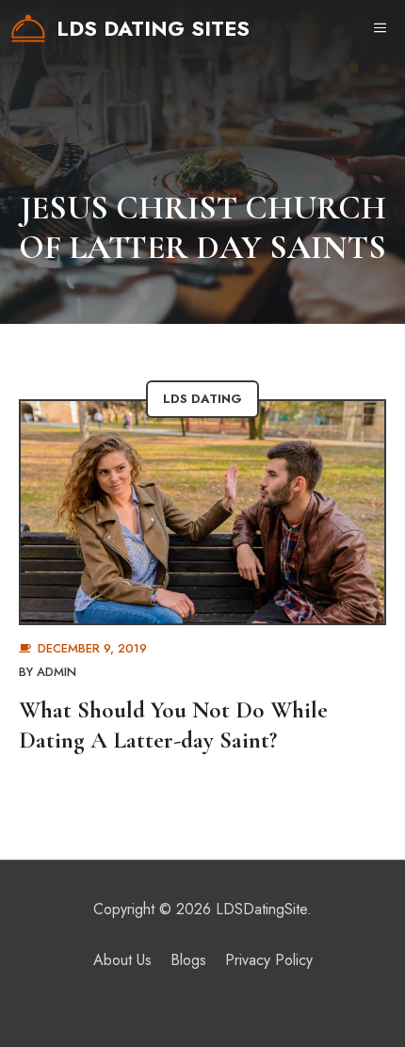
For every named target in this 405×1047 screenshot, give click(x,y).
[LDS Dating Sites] (28, 28)
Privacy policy (269, 960)
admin (56, 672)
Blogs (188, 960)
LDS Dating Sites (153, 28)
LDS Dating (202, 399)
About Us (122, 960)
